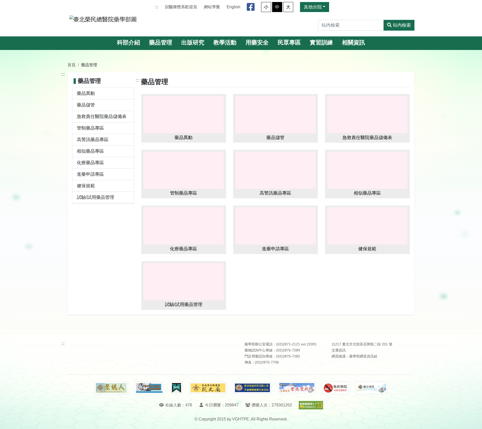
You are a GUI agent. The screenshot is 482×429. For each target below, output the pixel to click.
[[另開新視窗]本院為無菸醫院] (336, 388)
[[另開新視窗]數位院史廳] (208, 388)
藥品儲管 (86, 104)
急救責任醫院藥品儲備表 (102, 116)
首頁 (72, 65)
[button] (473, 420)
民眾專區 (289, 42)
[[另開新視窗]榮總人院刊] (111, 388)
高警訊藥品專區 (92, 139)
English (233, 7)
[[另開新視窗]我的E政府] (176, 388)
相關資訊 (353, 42)
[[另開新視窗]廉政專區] (371, 388)
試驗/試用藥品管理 (95, 197)
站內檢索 (402, 25)
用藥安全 (257, 42)
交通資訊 (339, 350)
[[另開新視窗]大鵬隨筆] (297, 388)
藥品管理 (160, 42)
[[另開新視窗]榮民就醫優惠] (149, 388)
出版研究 (192, 42)
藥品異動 (86, 93)
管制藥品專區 (90, 128)
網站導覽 (212, 7)
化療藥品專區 (90, 162)
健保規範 (86, 185)
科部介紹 (128, 42)
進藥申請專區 (90, 174)
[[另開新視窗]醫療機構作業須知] (252, 388)
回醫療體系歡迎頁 (181, 7)
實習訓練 (321, 42)
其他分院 (313, 7)
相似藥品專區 (90, 151)
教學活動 (224, 42)
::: (156, 7)
